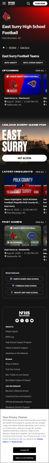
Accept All (24, 450)
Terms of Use (17, 441)
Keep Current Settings (25, 458)
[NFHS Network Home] (11, 3)
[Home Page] (3, 47)
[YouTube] (32, 320)
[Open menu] (4, 3)
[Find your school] (28, 3)
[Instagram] (27, 320)
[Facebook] (17, 320)
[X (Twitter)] (22, 320)
